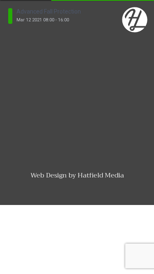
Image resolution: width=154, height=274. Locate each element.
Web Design (48, 175)
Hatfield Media (101, 175)
